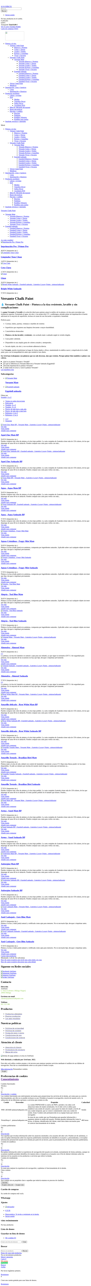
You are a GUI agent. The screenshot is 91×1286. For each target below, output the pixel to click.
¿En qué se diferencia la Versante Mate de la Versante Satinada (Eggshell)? (29, 364)
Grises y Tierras (19, 49)
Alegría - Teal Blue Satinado (14, 621)
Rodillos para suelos (21, 119)
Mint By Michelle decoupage (20, 107)
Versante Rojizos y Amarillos (29, 67)
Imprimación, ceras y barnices (15, 87)
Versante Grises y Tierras (27, 63)
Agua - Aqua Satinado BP (13, 514)
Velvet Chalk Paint (16, 83)
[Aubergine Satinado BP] (33, 880)
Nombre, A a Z (6, 397)
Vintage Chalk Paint (17, 45)
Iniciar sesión (10, 1216)
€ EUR (7, 1210)
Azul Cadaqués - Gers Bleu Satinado (17, 941)
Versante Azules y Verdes (27, 65)
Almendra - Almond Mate (12, 647)
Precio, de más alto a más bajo (15, 411)
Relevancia (9, 403)
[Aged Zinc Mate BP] (30, 425)
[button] (6, 6)
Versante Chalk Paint (17, 57)
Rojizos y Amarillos (21, 53)
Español (11, 1207)
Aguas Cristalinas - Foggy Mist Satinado (19, 568)
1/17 (6, 419)
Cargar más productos (8, 956)
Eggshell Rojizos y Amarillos (29, 79)
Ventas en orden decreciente (15, 401)
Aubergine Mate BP (10, 864)
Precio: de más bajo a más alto (15, 409)
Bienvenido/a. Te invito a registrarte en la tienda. (22, 1214)
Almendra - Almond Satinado (14, 676)
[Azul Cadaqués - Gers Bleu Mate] (31, 907)
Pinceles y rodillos (16, 111)
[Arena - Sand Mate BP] (28, 800)
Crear (24, 1242)
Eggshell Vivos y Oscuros (28, 81)
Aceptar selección (7, 1185)
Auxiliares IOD (19, 105)
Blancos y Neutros (20, 47)
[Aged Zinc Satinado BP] (33, 451)
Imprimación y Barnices (18, 91)
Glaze (3, 278)
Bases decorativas (16, 109)
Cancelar (4, 1182)
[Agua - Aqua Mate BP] (29, 478)
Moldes (16, 99)
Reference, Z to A (11, 415)
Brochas (17, 113)
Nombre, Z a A (10, 407)
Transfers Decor (19, 101)
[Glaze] (4, 274)
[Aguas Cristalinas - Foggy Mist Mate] (15, 531)
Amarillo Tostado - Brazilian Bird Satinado (20, 784)
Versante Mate (19, 59)
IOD (11, 97)
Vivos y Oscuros (20, 55)
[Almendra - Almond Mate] (28, 637)
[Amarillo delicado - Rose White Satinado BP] (33, 721)
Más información (7, 1069)
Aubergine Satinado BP (12, 890)
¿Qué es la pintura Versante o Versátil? (16, 362)
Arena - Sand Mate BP (11, 811)
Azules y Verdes (20, 51)
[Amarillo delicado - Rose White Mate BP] (31, 694)
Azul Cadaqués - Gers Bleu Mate (16, 917)
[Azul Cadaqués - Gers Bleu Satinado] (33, 931)
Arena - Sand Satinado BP (13, 837)
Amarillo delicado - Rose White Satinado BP (21, 731)
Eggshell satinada (20, 71)
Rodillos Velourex (20, 117)
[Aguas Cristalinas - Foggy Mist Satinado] (16, 557)
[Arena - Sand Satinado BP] (31, 827)
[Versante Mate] (11, 378)
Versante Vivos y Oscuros (28, 69)
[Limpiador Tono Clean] (10, 253)
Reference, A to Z (11, 413)
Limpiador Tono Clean (11, 257)
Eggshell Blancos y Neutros (28, 73)
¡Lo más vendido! (7, 240)
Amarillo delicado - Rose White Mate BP (19, 704)
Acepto (4, 1071)
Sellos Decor (18, 103)
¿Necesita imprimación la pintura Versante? (18, 366)
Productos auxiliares (12, 93)
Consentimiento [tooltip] (10, 1079)
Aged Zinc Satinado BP (11, 461)
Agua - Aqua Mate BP (11, 488)
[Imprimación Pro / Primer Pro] (12, 242)
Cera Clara (6, 267)
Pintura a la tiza (10, 43)
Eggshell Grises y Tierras (27, 75)
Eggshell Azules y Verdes (28, 77)
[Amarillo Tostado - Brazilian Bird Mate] (31, 747)
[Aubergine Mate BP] (30, 854)
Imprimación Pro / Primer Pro (15, 246)
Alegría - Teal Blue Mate (12, 594)
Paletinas (17, 115)
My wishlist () (10, 1238)
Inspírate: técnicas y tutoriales (15, 121)
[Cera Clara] (5, 263)
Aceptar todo (20, 1185)
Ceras (12, 89)
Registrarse (5, 1274)
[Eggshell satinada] (12, 387)
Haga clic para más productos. (11, 1253)
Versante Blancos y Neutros (28, 61)
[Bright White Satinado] (32, 284)
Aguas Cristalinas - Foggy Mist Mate (17, 541)
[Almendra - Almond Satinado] (31, 666)
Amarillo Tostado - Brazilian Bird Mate (19, 757)
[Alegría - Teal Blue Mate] (10, 584)
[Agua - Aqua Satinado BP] (31, 504)
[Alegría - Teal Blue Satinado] (12, 610)
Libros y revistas (15, 95)
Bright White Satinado (11, 289)
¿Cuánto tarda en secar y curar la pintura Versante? (20, 368)
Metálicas (13, 85)
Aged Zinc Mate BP (10, 435)
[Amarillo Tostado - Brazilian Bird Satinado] (34, 774)
